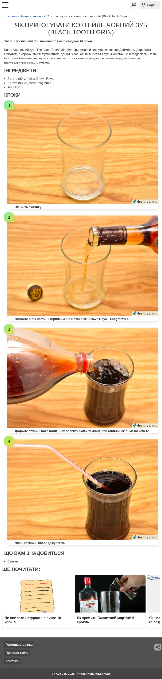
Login (151, 5)
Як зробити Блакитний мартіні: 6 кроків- (105, 620)
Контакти (12, 661)
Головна (11, 16)
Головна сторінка (18, 644)
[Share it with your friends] (158, 647)
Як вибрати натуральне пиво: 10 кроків (32, 620)
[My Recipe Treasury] (133, 4)
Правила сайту (16, 653)
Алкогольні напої (33, 16)
